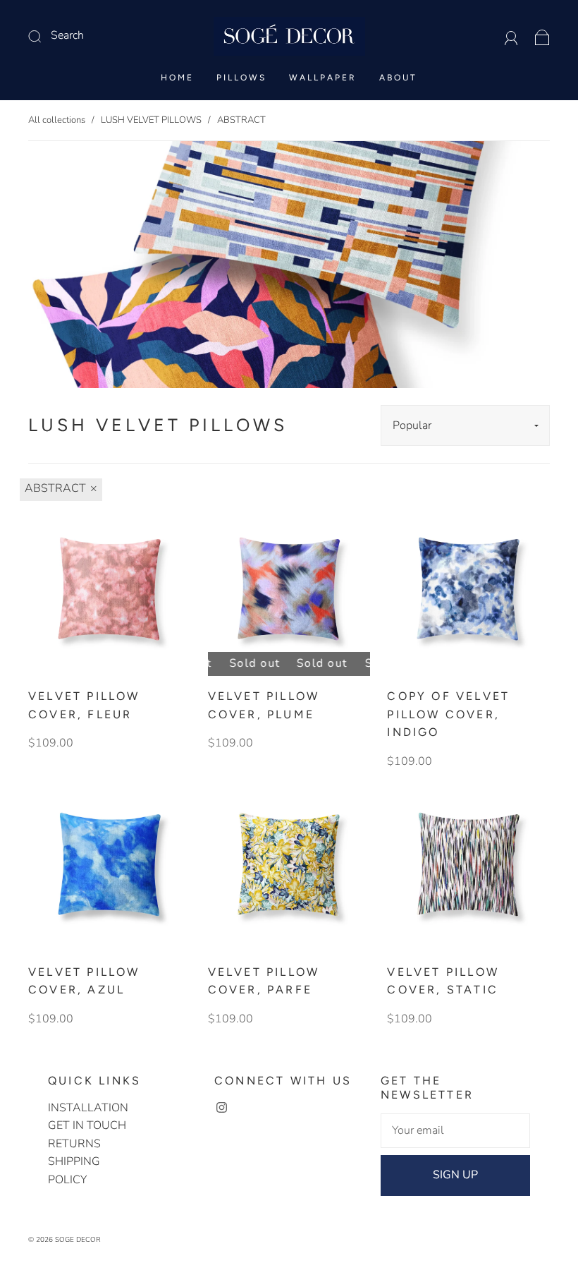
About (398, 78)
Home (177, 78)
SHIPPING (74, 1161)
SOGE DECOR (78, 1240)
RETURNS (74, 1144)
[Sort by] (465, 425)
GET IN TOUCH (87, 1125)
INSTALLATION (88, 1108)
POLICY (67, 1180)
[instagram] (221, 1107)
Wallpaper (323, 78)
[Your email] (455, 1131)
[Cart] (542, 35)
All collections (56, 120)
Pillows (241, 78)
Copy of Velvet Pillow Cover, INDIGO (448, 714)
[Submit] (98, 36)
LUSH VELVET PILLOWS (151, 120)
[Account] (511, 35)
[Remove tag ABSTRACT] (61, 489)
